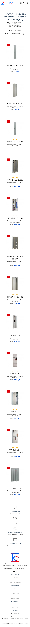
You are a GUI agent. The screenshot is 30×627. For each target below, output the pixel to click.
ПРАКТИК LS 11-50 (15, 218)
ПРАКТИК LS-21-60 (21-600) (15, 257)
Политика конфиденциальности (15, 580)
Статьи (15, 588)
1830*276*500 (15, 107)
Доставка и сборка (15, 598)
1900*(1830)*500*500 (15, 222)
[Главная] (8, 22)
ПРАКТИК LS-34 (15, 450)
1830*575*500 (15, 339)
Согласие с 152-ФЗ (15, 593)
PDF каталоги (15, 577)
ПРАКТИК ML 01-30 (15, 103)
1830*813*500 (15, 184)
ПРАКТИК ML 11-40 (15, 142)
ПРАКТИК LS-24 (15, 373)
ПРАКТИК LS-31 (15, 412)
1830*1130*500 (15, 492)
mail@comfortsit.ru (16, 615)
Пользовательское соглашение (15, 582)
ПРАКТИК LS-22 (15, 335)
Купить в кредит (15, 595)
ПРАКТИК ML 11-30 (15, 65)
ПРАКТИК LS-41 (15, 488)
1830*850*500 (15, 415)
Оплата (15, 591)
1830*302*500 (15, 69)
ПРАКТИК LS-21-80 (15, 297)
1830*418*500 (15, 145)
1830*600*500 (15, 263)
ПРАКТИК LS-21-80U (15, 180)
